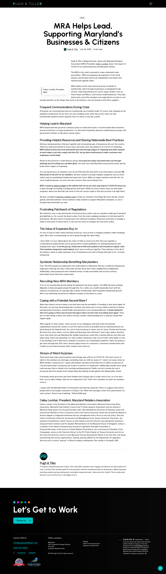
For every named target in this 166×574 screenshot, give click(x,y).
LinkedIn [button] (31, 553)
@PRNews (139, 545)
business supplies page (66, 197)
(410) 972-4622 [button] (20, 548)
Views (82, 18)
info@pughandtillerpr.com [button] (25, 543)
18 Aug (147, 539)
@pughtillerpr (139, 539)
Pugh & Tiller (72, 49)
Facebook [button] (21, 553)
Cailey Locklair (102, 64)
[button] (151, 4)
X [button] (14, 553)
